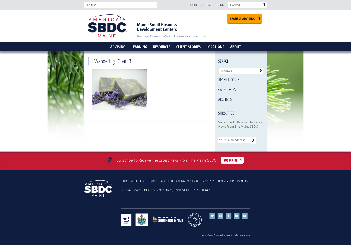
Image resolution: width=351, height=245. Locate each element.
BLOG (142, 181)
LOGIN (162, 181)
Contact (207, 5)
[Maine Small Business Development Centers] (109, 26)
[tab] (240, 78)
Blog (220, 5)
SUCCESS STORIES (226, 181)
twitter (212, 216)
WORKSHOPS (193, 181)
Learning (139, 46)
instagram (220, 216)
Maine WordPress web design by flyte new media (226, 234)
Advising (117, 46)
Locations (215, 46)
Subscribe (230, 160)
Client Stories (188, 46)
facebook (228, 216)
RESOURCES (208, 181)
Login (193, 5)
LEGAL (170, 181)
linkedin (236, 216)
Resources (161, 46)
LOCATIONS (242, 181)
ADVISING (180, 181)
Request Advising (242, 18)
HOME (125, 181)
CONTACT (152, 181)
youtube (245, 216)
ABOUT (134, 181)
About (235, 46)
